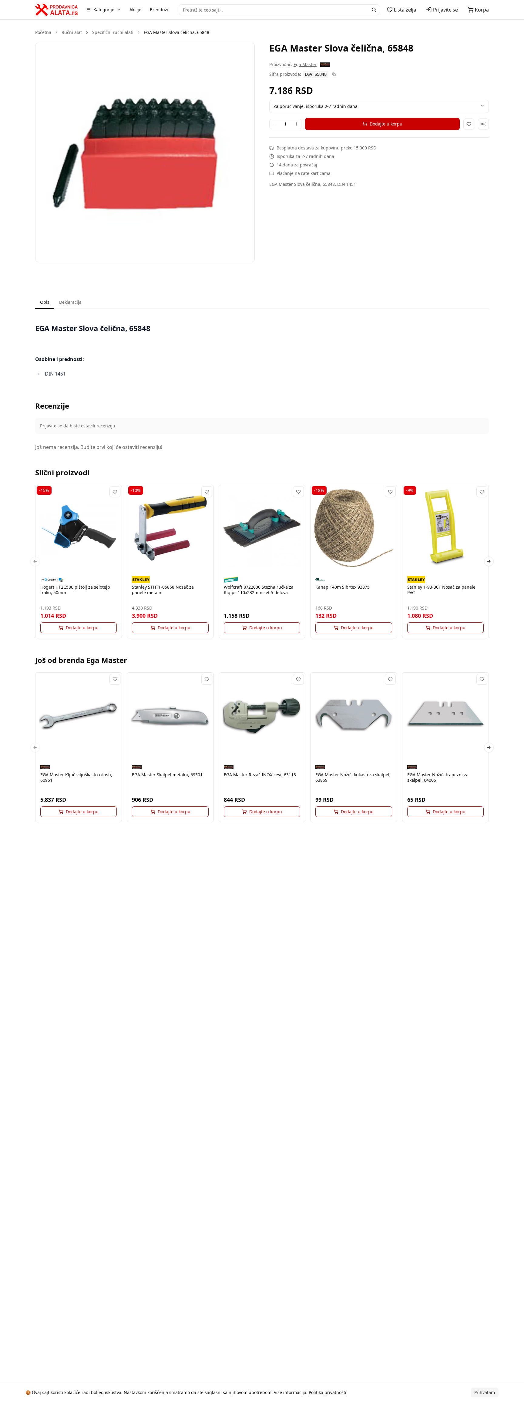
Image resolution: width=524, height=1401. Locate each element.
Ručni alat (72, 32)
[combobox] (279, 9)
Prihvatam (484, 1392)
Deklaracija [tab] (70, 302)
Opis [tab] (44, 302)
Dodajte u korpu (386, 124)
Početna (43, 32)
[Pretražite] (373, 9)
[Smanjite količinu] (274, 124)
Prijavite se (51, 426)
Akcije (135, 9)
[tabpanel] (262, 350)
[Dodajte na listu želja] (468, 124)
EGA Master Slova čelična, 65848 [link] (176, 32)
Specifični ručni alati (112, 32)
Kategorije (103, 9)
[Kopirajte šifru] (334, 74)
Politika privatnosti (327, 1392)
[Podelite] (483, 124)
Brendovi (159, 9)
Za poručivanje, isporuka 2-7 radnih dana (316, 106)
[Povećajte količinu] (296, 124)
